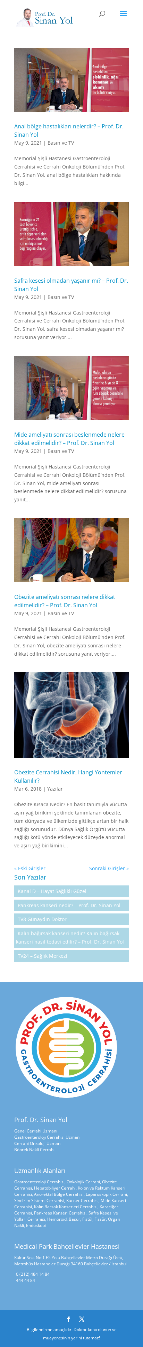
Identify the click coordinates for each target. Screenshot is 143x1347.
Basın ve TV (61, 142)
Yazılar (55, 788)
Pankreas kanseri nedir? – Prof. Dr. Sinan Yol (69, 905)
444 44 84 (25, 1280)
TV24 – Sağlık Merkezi (42, 956)
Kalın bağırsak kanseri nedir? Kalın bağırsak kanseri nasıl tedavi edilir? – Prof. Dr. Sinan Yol (70, 937)
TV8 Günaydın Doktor (42, 919)
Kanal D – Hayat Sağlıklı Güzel (52, 891)
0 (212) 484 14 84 (33, 1274)
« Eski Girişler (29, 868)
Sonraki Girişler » (109, 868)
